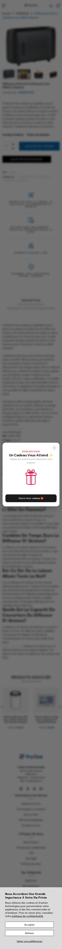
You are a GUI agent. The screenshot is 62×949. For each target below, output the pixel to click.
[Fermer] (54, 447)
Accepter (29, 924)
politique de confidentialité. (28, 916)
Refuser (29, 933)
